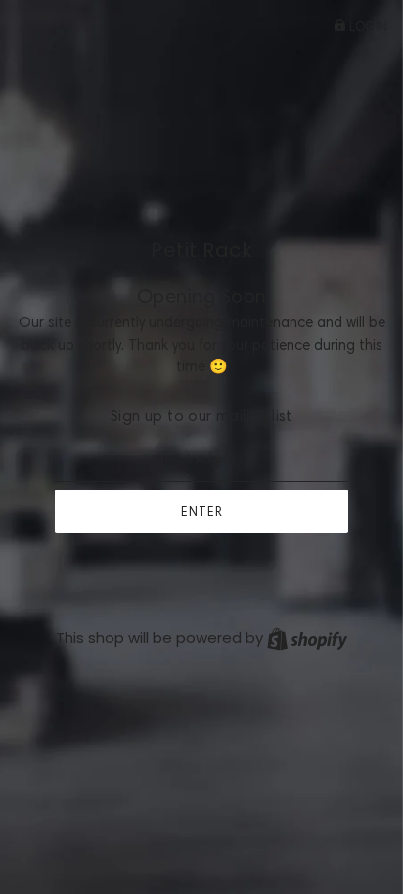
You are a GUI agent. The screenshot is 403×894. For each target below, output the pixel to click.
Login (366, 26)
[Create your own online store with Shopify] (307, 638)
